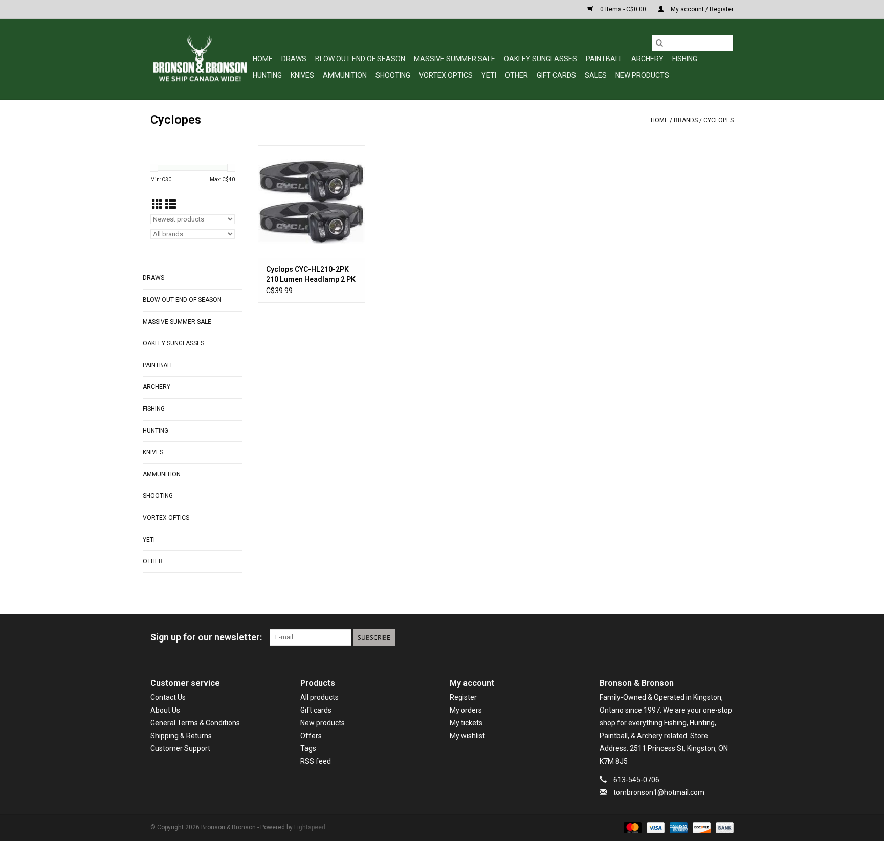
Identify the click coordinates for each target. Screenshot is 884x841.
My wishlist (467, 736)
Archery (647, 59)
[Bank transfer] (723, 827)
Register (463, 697)
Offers (311, 736)
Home (263, 59)
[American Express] (677, 827)
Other (516, 75)
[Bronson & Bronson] (200, 59)
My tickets (466, 723)
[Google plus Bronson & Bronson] (707, 637)
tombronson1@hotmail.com (658, 792)
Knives (302, 75)
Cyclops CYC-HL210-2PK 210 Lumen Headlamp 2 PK (311, 274)
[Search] (659, 43)
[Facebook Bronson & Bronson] (689, 637)
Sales (596, 75)
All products (319, 697)
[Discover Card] (700, 827)
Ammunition (345, 75)
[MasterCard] (631, 827)
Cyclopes (718, 120)
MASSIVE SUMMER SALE (454, 59)
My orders (466, 710)
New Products (642, 75)
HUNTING (267, 75)
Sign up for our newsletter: (206, 637)
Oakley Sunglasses (540, 59)
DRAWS (293, 59)
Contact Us (168, 697)
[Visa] (654, 827)
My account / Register (701, 9)
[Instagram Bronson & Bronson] (725, 637)
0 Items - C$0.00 (623, 9)
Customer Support (180, 748)
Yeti (488, 75)
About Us (165, 710)
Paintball (604, 59)
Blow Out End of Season (360, 59)
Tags (308, 748)
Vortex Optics (446, 75)
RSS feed (315, 761)
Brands (686, 120)
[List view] (170, 204)
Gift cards (556, 75)
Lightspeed (309, 827)
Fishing (684, 59)
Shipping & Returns (181, 736)
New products (322, 723)
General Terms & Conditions (195, 723)
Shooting (392, 75)
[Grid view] (157, 204)
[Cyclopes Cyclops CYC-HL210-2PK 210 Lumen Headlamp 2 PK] (311, 201)
